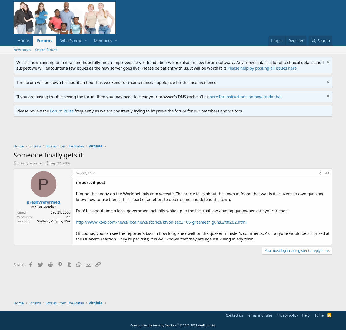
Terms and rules (259, 315)
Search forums (46, 49)
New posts (22, 49)
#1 (327, 173)
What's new (71, 40)
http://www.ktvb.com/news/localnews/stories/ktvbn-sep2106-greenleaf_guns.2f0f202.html (161, 222)
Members (103, 40)
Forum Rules (62, 111)
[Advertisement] (112, 131)
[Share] (320, 173)
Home (23, 40)
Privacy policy (287, 315)
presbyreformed (30, 163)
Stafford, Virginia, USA (53, 221)
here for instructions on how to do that (245, 96)
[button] (86, 41)
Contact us (234, 315)
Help (306, 315)
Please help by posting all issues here (262, 68)
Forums (44, 40)
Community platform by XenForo (173, 325)
